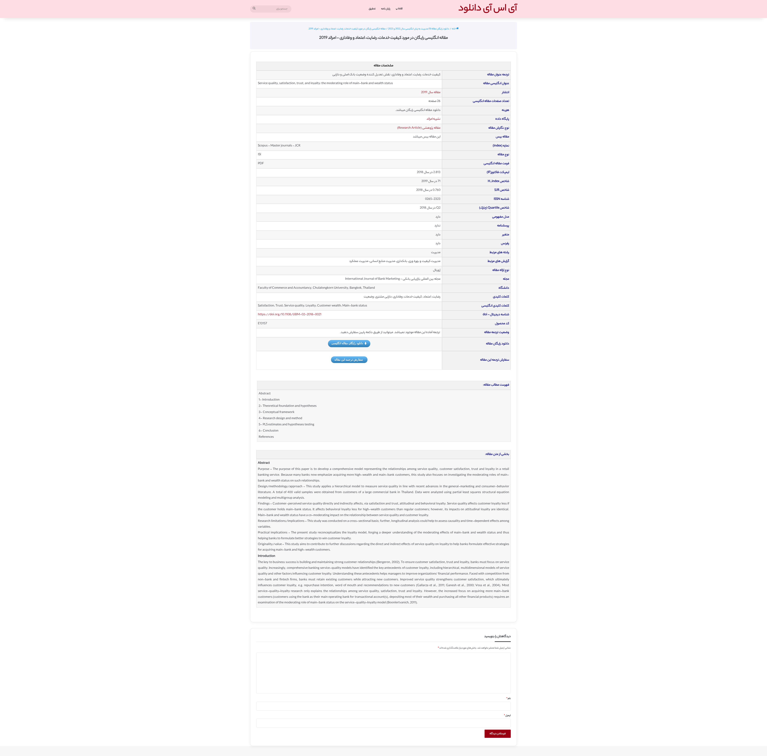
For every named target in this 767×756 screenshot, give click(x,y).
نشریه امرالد (433, 119)
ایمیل (507, 716)
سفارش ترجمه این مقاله (348, 359)
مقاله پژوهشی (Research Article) (418, 128)
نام (508, 699)
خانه (454, 29)
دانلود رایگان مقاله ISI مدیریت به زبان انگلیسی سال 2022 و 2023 (418, 29)
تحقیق (372, 9)
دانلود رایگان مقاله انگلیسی (347, 343)
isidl (400, 9)
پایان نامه (385, 9)
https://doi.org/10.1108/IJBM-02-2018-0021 (289, 314)
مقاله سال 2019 (430, 92)
